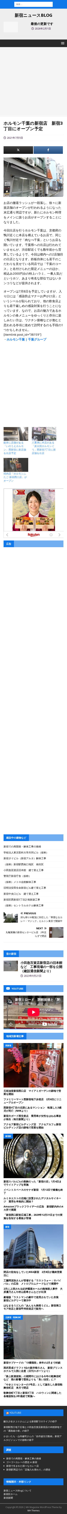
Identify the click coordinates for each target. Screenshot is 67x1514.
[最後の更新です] (11, 27)
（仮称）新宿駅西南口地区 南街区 (24, 864)
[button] (62, 43)
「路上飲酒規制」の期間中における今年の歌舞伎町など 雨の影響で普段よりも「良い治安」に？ (32, 1377)
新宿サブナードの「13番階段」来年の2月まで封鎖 (32, 1362)
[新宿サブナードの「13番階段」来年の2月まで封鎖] (33, 1337)
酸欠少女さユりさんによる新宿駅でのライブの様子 (30, 1421)
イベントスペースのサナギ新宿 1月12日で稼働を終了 (33, 1191)
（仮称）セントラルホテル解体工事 (24, 905)
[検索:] (33, 4)
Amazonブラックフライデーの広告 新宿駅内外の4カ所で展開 (33, 1208)
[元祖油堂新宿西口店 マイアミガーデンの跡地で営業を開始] (33, 1065)
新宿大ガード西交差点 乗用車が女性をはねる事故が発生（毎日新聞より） (32, 1117)
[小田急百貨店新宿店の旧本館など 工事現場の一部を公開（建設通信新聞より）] (11, 966)
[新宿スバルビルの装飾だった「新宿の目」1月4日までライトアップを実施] (33, 1156)
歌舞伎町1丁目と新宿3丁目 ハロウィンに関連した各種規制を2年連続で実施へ (32, 1394)
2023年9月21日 (32, 975)
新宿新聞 (8, 1497)
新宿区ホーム (11, 1494)
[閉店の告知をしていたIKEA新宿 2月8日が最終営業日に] (33, 1246)
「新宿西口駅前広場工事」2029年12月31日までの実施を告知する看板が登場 (33, 1216)
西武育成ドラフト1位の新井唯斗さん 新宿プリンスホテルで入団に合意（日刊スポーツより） (33, 1369)
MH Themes (33, 1510)
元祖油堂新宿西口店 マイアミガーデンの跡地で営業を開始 (32, 1092)
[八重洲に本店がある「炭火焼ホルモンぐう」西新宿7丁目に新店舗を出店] (44, 434)
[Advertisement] (33, 82)
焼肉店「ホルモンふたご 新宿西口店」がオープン (15, 477)
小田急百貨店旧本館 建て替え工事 (24, 870)
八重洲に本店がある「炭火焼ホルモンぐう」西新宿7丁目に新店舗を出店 (44, 448)
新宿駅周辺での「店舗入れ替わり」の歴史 (28, 1469)
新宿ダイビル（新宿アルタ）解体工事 (25, 858)
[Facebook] (48, 150)
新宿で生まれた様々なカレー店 (22, 1465)
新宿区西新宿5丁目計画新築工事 (22, 899)
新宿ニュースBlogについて (17, 1490)
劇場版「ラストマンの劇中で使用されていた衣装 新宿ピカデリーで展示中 (32, 1298)
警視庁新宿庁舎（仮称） (17, 876)
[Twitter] (18, 150)
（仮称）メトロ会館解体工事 (20, 882)
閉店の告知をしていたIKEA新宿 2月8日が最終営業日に (33, 1273)
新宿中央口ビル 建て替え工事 (21, 893)
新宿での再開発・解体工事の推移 (22, 846)
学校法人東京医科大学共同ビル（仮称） (26, 852)
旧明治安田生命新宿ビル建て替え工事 (25, 887)
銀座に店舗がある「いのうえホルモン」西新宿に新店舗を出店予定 (15, 448)
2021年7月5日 (15, 137)
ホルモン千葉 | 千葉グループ (26, 339)
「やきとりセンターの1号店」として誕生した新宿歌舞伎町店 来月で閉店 (33, 1386)
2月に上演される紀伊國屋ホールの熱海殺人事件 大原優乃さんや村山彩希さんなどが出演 (33, 1290)
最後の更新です (42, 24)
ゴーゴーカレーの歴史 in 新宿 (21, 1462)
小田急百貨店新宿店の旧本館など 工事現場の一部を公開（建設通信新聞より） (41, 966)
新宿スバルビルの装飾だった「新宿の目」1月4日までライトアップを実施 (32, 1183)
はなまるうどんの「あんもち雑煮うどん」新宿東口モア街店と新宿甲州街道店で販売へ (32, 1307)
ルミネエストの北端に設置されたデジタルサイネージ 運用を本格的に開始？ (32, 1199)
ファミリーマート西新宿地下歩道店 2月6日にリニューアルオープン (32, 1101)
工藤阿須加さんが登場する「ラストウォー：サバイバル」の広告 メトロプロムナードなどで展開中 (32, 1282)
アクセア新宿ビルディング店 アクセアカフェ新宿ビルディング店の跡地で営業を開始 (32, 1126)
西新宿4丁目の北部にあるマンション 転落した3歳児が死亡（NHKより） (32, 1109)
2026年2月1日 (43, 28)
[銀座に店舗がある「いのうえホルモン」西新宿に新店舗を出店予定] (16, 434)
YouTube (15, 1412)
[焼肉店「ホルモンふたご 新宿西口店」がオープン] (16, 465)
